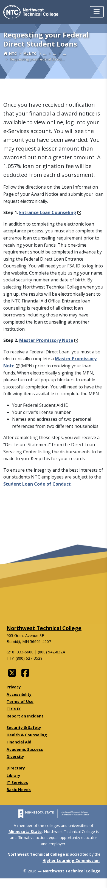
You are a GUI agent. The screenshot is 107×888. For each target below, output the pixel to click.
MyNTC (29, 53)
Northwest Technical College (44, 628)
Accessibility (19, 694)
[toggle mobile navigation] (97, 12)
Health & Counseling (27, 734)
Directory (16, 768)
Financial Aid (19, 742)
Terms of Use (20, 701)
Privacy (14, 687)
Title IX (14, 708)
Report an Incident (25, 716)
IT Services (17, 782)
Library (13, 775)
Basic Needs (19, 789)
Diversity (15, 756)
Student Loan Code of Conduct (37, 484)
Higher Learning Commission (71, 860)
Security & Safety (24, 727)
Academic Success (25, 749)
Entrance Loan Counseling (47, 212)
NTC (13, 53)
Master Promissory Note (46, 340)
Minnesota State (25, 831)
